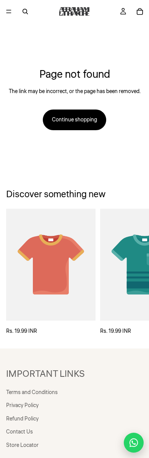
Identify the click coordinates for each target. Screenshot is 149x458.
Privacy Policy (22, 405)
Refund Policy (22, 418)
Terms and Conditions (32, 392)
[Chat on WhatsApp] (134, 443)
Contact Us (19, 432)
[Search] (25, 11)
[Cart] (139, 11)
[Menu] (9, 11)
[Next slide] (134, 272)
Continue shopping (74, 120)
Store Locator (22, 445)
